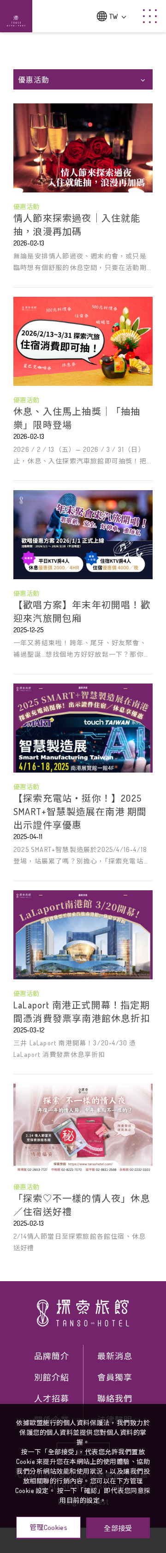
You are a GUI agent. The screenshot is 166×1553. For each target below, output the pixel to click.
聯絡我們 (114, 1398)
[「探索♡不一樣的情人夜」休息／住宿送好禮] (83, 1128)
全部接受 (118, 1528)
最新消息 (114, 1356)
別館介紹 (51, 1377)
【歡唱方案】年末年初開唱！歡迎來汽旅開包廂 (81, 611)
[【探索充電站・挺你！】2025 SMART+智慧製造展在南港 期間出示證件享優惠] (83, 728)
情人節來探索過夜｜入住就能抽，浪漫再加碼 (77, 224)
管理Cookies (48, 1527)
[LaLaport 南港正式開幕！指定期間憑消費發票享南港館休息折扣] (83, 934)
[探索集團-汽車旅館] (83, 1313)
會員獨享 (114, 1377)
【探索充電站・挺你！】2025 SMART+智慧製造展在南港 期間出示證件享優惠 (80, 811)
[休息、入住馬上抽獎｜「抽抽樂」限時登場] (83, 341)
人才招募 (51, 1398)
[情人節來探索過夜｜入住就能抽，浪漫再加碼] (83, 147)
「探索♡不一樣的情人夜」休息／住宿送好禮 (81, 1204)
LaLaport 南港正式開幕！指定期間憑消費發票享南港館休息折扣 (81, 1011)
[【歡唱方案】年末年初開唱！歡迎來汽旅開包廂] (83, 534)
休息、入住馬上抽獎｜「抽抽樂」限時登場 (77, 418)
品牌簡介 (51, 1356)
